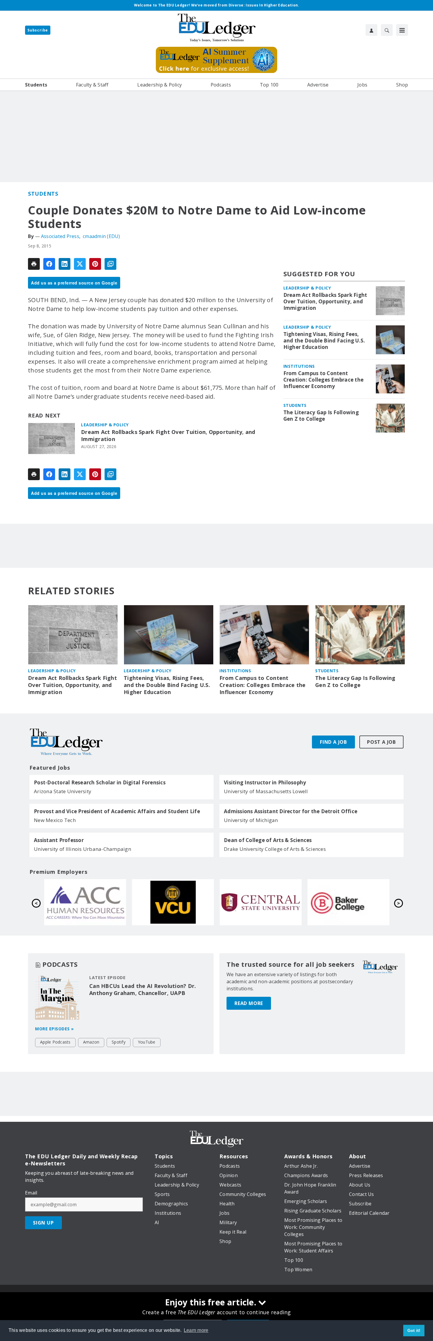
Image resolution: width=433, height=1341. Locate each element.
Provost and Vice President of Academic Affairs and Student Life (117, 811)
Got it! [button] (414, 1330)
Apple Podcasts (55, 1042)
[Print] (34, 264)
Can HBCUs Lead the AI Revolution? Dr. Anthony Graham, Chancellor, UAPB (142, 989)
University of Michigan (251, 820)
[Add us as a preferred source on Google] (110, 264)
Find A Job (333, 742)
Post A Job (381, 742)
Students (43, 193)
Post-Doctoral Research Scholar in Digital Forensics (100, 782)
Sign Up (43, 1222)
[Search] (387, 30)
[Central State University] (85, 902)
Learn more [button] (196, 1330)
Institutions (299, 366)
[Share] (49, 264)
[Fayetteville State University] (348, 902)
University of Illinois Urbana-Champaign (82, 849)
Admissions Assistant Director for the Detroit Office (290, 811)
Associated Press (60, 236)
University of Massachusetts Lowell (266, 791)
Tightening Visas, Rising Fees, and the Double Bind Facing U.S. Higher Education (324, 340)
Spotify (118, 1042)
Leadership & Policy (105, 424)
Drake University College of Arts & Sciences (275, 849)
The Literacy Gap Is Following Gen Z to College (321, 415)
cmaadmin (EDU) (101, 236)
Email (31, 1192)
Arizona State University (62, 791)
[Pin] (95, 264)
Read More (248, 1003)
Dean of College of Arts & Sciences (268, 840)
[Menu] (402, 30)
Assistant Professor (59, 840)
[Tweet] (80, 264)
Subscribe (37, 30)
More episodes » (54, 1028)
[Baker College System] (173, 902)
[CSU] (261, 902)
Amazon (91, 1042)
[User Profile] (371, 30)
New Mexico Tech (55, 820)
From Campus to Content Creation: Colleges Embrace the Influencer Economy (323, 380)
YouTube (147, 1042)
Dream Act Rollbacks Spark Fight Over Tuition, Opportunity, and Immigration (168, 435)
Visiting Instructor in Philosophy (265, 782)
